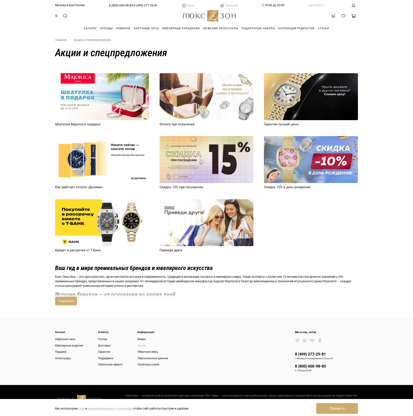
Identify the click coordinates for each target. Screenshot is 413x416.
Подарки (60, 351)
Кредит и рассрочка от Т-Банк (78, 250)
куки (81, 408)
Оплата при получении (177, 124)
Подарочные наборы (258, 28)
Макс (191, 5)
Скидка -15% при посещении (181, 187)
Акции (141, 345)
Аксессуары (63, 358)
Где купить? (316, 5)
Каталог (90, 28)
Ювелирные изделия (69, 345)
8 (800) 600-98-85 (121, 5)
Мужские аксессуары (220, 28)
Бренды (106, 28)
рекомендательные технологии (110, 408)
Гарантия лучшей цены (281, 124)
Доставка (104, 345)
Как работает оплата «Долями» (79, 187)
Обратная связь (147, 351)
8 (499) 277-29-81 (146, 5)
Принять (337, 408)
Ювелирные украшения (181, 28)
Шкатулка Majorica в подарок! (78, 124)
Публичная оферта (110, 364)
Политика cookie (148, 364)
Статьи (323, 28)
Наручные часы (146, 28)
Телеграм (231, 5)
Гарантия (104, 351)
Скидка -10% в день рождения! (287, 187)
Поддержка (105, 358)
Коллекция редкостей (296, 28)
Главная (61, 40)
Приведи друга (171, 250)
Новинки (123, 28)
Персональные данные (152, 358)
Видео (141, 339)
